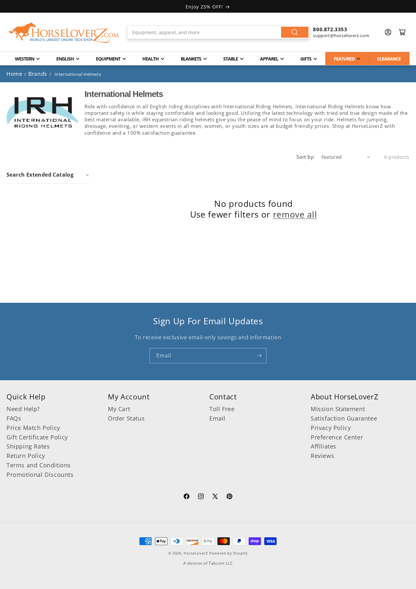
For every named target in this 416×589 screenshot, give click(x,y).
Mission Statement (338, 409)
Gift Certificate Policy (37, 437)
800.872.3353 (330, 29)
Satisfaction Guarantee (344, 418)
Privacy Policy (331, 428)
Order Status (126, 418)
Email (217, 418)
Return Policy (25, 456)
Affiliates (323, 446)
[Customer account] (388, 32)
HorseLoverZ (196, 553)
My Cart (119, 409)
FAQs (13, 418)
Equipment (108, 59)
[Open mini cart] (402, 32)
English (65, 59)
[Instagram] (201, 497)
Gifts (305, 59)
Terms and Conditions (38, 465)
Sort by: (305, 157)
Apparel (269, 59)
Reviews (322, 456)
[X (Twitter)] (215, 497)
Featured (344, 59)
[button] (48, 174)
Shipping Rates (28, 446)
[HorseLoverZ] (63, 32)
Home (14, 73)
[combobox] (218, 32)
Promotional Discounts (40, 474)
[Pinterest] (229, 497)
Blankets (191, 59)
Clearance (389, 59)
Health (150, 59)
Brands (38, 73)
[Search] (294, 32)
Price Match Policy (33, 428)
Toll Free (221, 409)
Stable (230, 59)
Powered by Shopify (228, 553)
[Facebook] (186, 497)
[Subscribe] (259, 355)
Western (24, 59)
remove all (295, 214)
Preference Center (337, 437)
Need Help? (23, 409)
